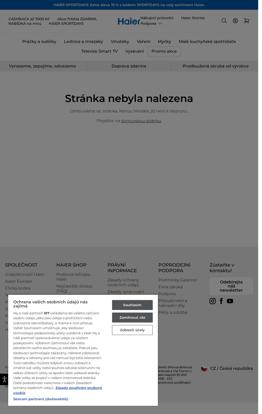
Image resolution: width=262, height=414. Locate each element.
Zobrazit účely (132, 330)
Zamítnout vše (132, 317)
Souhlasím (132, 305)
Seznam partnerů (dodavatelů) (40, 399)
